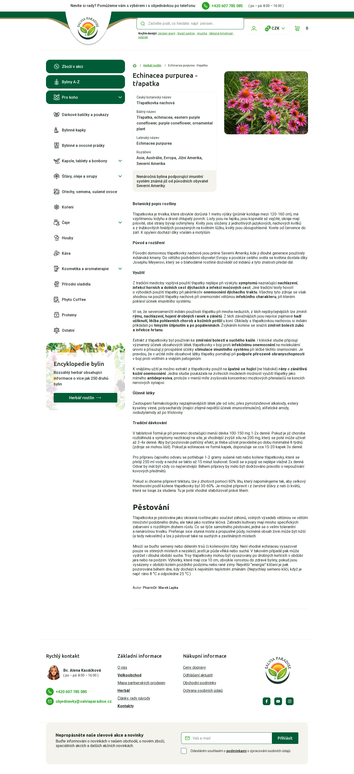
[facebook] (266, 701)
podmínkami (236, 751)
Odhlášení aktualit (198, 675)
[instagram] (290, 701)
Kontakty (126, 706)
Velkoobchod (129, 675)
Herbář (124, 690)
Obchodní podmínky (199, 683)
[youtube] (278, 701)
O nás (122, 667)
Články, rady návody (134, 698)
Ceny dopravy (194, 667)
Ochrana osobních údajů (203, 690)
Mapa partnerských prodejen (141, 683)
